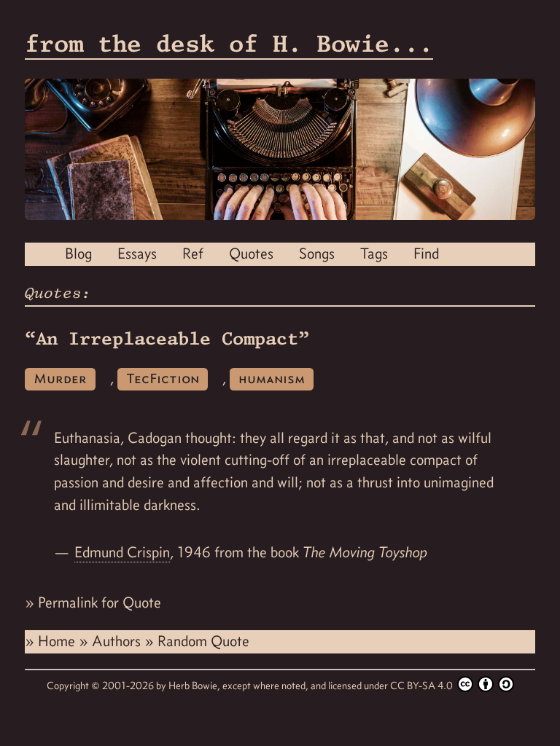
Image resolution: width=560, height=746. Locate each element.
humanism (271, 378)
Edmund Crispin (122, 552)
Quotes (251, 253)
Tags (374, 253)
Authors (118, 641)
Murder (60, 378)
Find (426, 253)
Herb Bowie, (195, 685)
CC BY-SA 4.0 (422, 685)
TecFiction (162, 378)
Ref (192, 253)
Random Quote (203, 641)
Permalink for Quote (99, 602)
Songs (317, 253)
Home (58, 641)
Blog (78, 253)
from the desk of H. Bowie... (229, 43)
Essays (137, 253)
